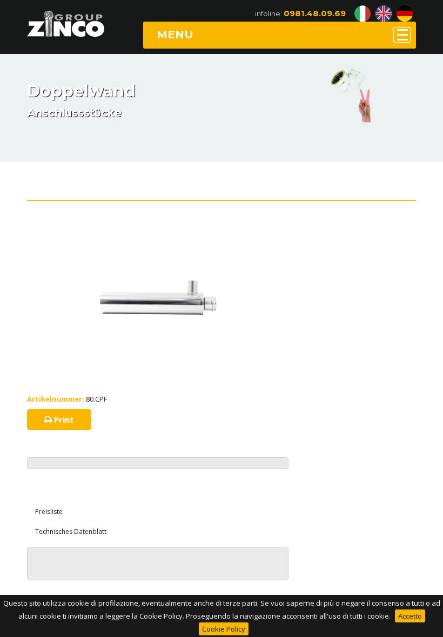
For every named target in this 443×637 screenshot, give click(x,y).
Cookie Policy (223, 629)
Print (63, 419)
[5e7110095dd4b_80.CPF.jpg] (157, 233)
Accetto (410, 616)
